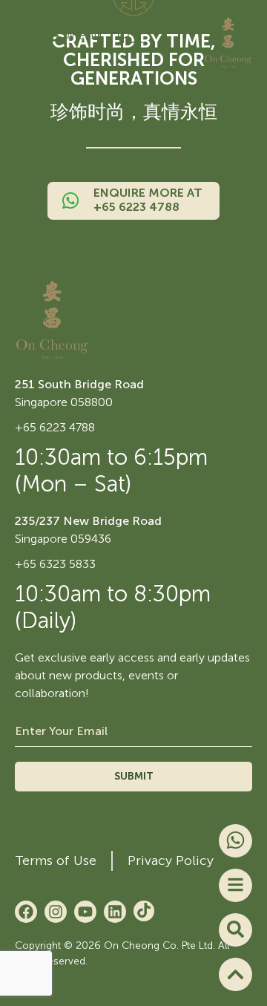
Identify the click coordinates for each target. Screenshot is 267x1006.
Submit (134, 776)
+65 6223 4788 (55, 427)
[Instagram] (55, 912)
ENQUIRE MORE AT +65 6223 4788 (147, 200)
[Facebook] (26, 912)
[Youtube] (85, 912)
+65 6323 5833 (55, 564)
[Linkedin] (115, 912)
